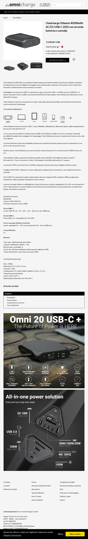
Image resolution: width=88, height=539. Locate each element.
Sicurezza (21, 12)
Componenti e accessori (15, 303)
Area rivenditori (37, 500)
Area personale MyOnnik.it (41, 486)
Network (31, 12)
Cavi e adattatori (13, 305)
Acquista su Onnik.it (56, 60)
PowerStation (12, 300)
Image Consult (33, 512)
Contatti (6, 486)
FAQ (26, 12)
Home (5, 12)
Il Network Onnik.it (10, 489)
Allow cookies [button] (75, 534)
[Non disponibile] (62, 47)
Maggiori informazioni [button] (12, 535)
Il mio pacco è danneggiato (69, 493)
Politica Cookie (65, 496)
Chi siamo (6, 482)
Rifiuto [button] (60, 534)
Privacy (62, 500)
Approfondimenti (38, 493)
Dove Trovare (12, 12)
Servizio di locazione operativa (70, 486)
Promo (37, 12)
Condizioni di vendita (67, 482)
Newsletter (36, 489)
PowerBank (17, 18)
